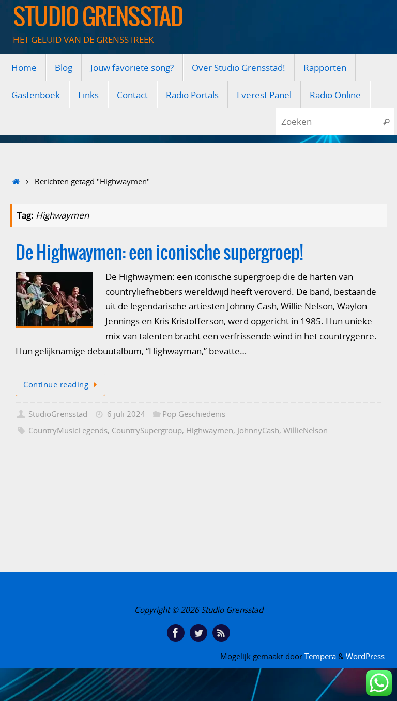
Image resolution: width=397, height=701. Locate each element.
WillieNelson (305, 430)
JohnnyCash (258, 430)
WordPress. (366, 656)
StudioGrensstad (57, 414)
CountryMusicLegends (68, 430)
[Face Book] (176, 633)
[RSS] (221, 633)
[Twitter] (198, 633)
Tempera (320, 656)
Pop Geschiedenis (193, 414)
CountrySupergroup (147, 430)
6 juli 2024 (126, 414)
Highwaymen (209, 430)
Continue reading (55, 384)
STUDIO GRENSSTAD (97, 18)
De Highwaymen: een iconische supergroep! (159, 253)
